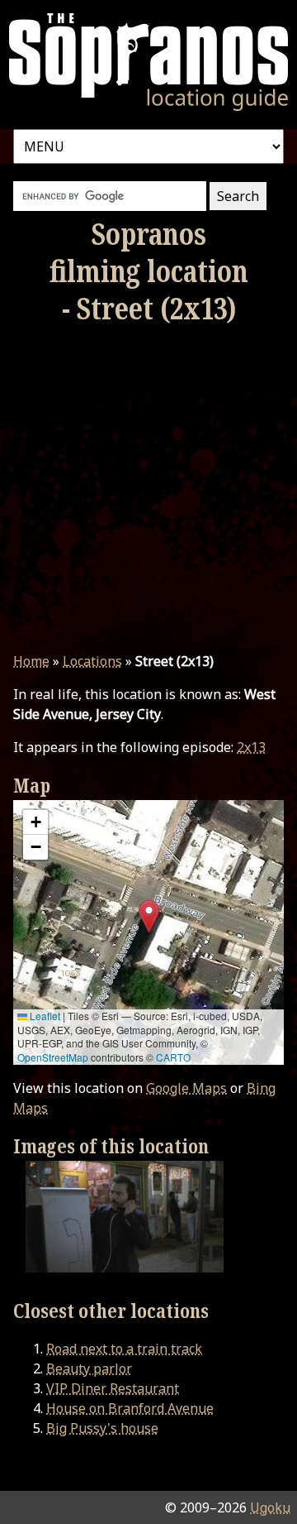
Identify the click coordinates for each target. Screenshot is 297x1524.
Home (31, 661)
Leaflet (43, 1016)
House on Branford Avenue (130, 1408)
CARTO (173, 1057)
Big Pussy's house (102, 1428)
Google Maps (186, 1088)
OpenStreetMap (52, 1057)
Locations (92, 661)
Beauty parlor (89, 1368)
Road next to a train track (124, 1348)
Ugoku (270, 1507)
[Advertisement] (148, 489)
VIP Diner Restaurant (112, 1388)
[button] (149, 916)
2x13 (251, 747)
